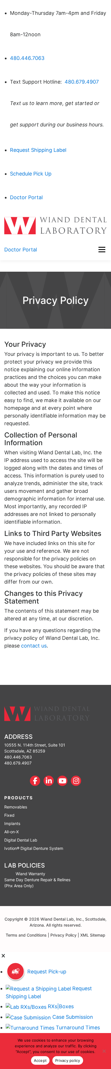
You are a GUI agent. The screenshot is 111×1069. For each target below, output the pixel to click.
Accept (40, 1060)
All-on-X (11, 831)
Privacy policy (67, 1060)
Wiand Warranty (30, 873)
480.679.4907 (82, 82)
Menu (102, 250)
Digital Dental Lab (20, 840)
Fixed (9, 815)
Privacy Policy (63, 935)
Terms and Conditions (26, 935)
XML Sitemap (92, 935)
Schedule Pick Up (31, 174)
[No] (104, 1051)
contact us (34, 646)
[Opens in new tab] (35, 781)
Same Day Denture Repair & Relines (37, 879)
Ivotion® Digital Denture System (33, 848)
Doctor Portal (26, 197)
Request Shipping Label (38, 150)
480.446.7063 (27, 58)
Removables (15, 806)
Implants (12, 823)
